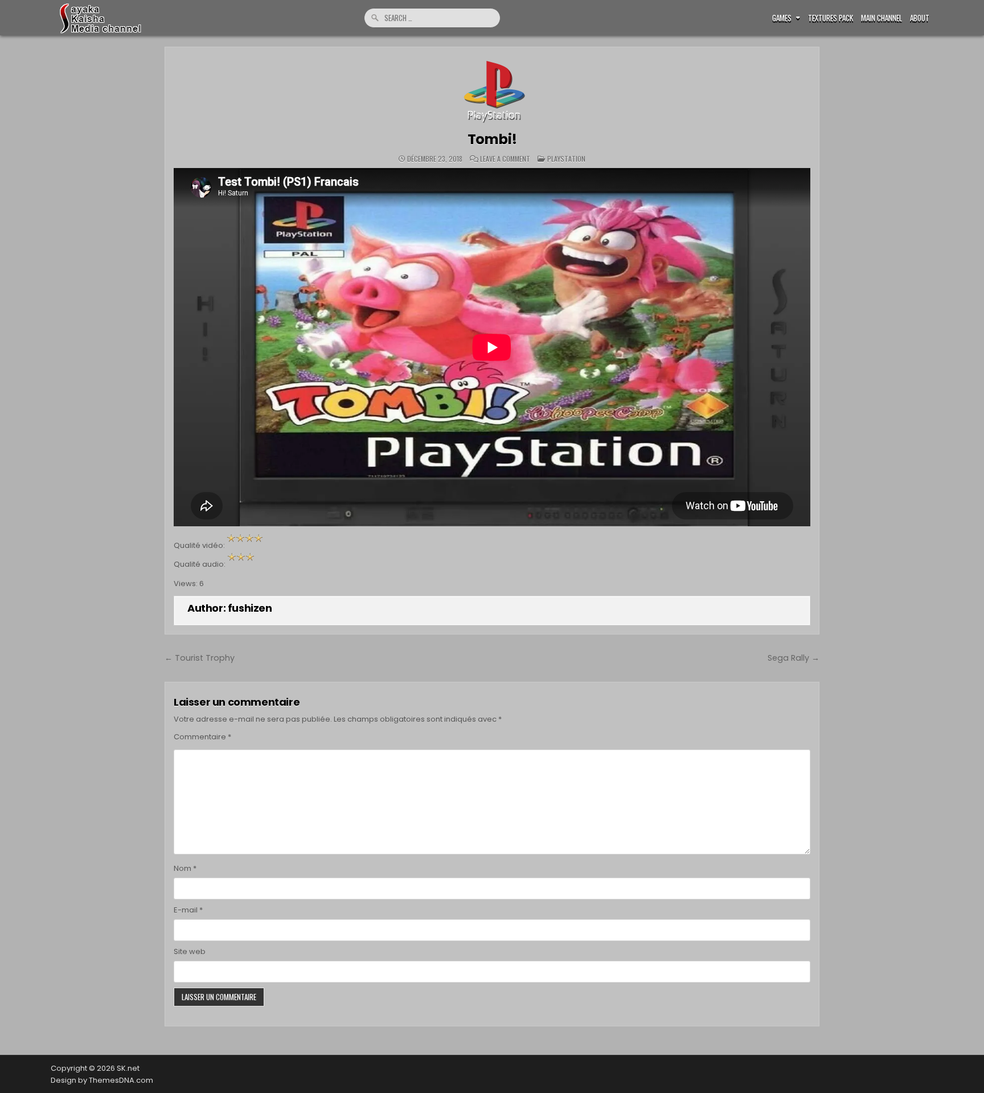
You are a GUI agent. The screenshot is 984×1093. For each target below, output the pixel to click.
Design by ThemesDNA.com (102, 1080)
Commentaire (202, 736)
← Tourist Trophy (200, 658)
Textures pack (830, 18)
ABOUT (919, 18)
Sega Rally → (793, 658)
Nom (185, 868)
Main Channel (881, 18)
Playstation (566, 158)
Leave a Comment (505, 158)
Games (782, 18)
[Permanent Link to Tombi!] (492, 90)
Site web (190, 951)
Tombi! (492, 139)
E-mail (188, 909)
